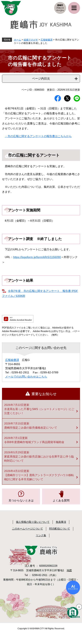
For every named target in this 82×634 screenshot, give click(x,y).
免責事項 (61, 521)
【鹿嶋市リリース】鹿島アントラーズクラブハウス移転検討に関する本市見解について (39, 477)
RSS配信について (59, 528)
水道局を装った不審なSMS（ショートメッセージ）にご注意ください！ (39, 411)
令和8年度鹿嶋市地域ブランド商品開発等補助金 (34, 442)
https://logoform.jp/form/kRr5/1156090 (37, 257)
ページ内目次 (41, 78)
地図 (69, 570)
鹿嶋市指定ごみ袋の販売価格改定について (30, 427)
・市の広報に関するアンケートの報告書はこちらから (38, 136)
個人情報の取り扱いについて (33, 521)
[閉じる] (79, 607)
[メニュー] (74, 8)
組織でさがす (31, 39)
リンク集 (41, 535)
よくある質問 (61, 500)
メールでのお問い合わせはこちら (26, 376)
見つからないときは (21, 500)
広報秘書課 (47, 39)
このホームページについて (27, 528)
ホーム (17, 39)
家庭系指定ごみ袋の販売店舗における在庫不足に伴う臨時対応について (39, 458)
